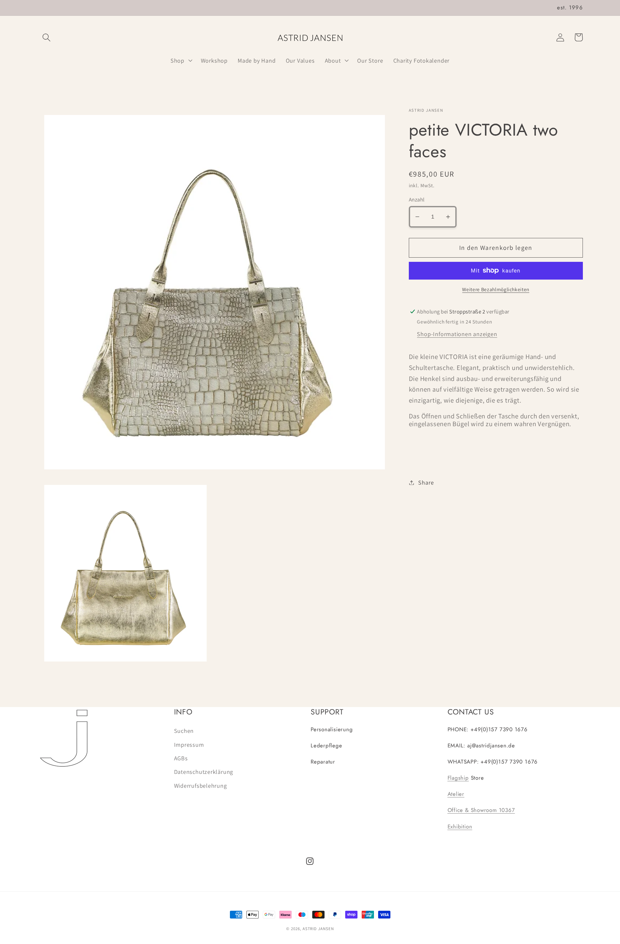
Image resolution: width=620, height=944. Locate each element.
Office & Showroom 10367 (481, 810)
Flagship (458, 778)
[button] (46, 37)
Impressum (189, 744)
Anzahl (417, 199)
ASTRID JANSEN (318, 928)
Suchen (184, 730)
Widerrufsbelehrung (200, 785)
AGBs (181, 758)
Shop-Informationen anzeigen (457, 333)
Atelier (456, 794)
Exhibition (460, 826)
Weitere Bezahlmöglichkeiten (495, 289)
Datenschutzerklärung (203, 771)
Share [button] (426, 482)
